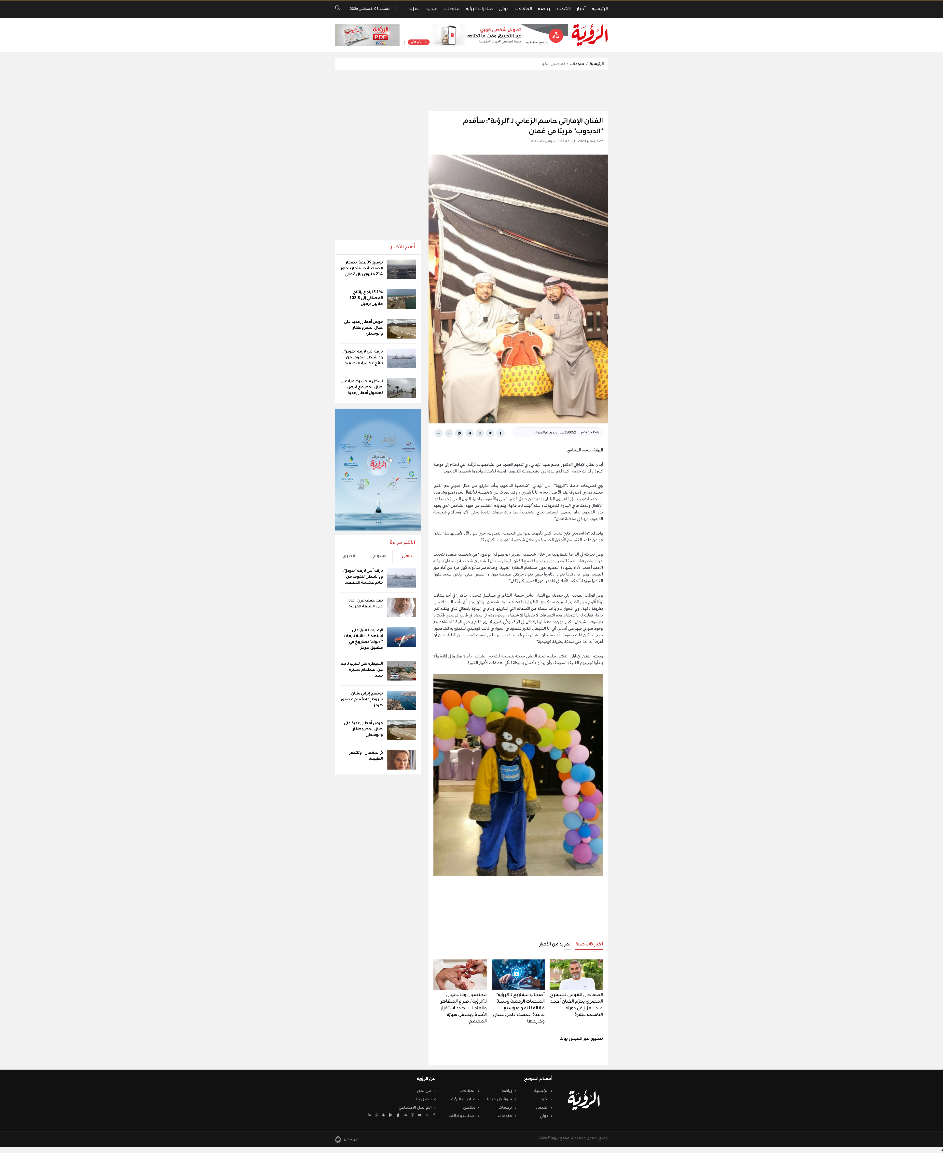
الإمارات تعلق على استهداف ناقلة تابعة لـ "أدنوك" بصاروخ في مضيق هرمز (363, 639)
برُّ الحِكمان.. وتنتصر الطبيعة (366, 756)
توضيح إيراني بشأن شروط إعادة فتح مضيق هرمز (362, 699)
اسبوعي (378, 556)
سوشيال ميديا (499, 1099)
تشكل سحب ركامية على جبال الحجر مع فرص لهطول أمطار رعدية (361, 387)
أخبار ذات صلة (589, 944)
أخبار (581, 9)
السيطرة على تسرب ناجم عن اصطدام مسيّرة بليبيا (361, 670)
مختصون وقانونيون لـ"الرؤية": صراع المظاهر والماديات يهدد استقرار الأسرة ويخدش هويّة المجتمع (464, 1008)
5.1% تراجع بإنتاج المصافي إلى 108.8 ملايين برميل (366, 298)
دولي (504, 9)
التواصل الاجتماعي (415, 1108)
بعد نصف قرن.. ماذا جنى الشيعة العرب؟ (365, 603)
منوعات (452, 9)
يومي (407, 556)
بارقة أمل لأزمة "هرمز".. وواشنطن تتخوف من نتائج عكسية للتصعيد (362, 357)
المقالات (523, 9)
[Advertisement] (471, 90)
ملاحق (469, 1108)
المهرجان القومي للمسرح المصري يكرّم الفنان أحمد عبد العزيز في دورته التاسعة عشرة (576, 1004)
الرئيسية (600, 9)
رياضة (544, 9)
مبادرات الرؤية (479, 9)
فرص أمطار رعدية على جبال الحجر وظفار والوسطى (363, 328)
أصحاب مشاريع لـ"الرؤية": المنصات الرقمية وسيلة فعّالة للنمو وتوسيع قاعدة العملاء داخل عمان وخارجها (519, 1008)
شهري (349, 556)
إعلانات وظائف (462, 1116)
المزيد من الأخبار (555, 944)
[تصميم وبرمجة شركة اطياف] (346, 1139)
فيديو (432, 9)
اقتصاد (563, 9)
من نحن (424, 1091)
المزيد (414, 9)
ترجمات (505, 1108)
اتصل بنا (424, 1099)
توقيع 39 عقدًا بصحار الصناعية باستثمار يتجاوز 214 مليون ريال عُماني (362, 268)
